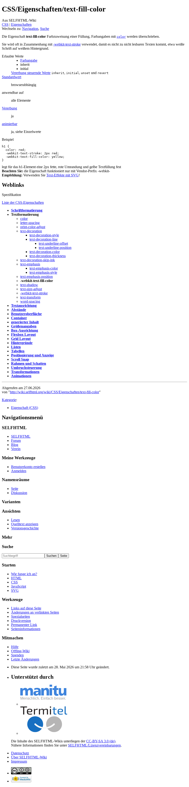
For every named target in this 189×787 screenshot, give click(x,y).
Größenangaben (23, 326)
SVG (15, 590)
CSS (5, 24)
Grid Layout (21, 339)
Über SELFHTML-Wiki (29, 757)
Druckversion (21, 621)
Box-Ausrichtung (24, 330)
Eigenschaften (21, 24)
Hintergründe (21, 343)
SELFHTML (20, 436)
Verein (16, 449)
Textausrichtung (24, 305)
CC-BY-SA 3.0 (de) (100, 741)
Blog (14, 445)
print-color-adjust (32, 227)
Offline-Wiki (20, 651)
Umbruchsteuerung (26, 368)
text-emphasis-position (36, 277)
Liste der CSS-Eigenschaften (23, 202)
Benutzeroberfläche (26, 314)
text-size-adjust (31, 289)
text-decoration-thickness (48, 256)
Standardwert (11, 77)
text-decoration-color (45, 252)
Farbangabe (28, 60)
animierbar (9, 124)
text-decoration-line (44, 239)
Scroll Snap (20, 359)
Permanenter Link (24, 625)
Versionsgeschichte (25, 528)
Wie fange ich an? (24, 574)
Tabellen (17, 351)
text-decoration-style (44, 235)
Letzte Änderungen (25, 659)
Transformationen (25, 372)
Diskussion (19, 493)
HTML (16, 578)
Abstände (18, 310)
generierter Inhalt (25, 322)
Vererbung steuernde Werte (30, 73)
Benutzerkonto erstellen (28, 467)
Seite (14, 489)
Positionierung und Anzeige (32, 355)
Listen (16, 347)
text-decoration (31, 231)
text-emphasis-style (43, 272)
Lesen (15, 520)
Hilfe (14, 647)
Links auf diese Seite (26, 608)
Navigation (30, 29)
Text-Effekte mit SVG (62, 175)
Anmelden (18, 471)
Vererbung (9, 108)
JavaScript (18, 586)
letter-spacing (30, 223)
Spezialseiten (20, 616)
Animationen (21, 376)
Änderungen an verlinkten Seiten (35, 612)
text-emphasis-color (44, 268)
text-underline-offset (53, 243)
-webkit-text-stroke (67, 44)
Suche (44, 29)
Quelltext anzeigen (24, 524)
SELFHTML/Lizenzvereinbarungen (94, 745)
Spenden (17, 655)
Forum (16, 440)
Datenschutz (20, 753)
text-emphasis (30, 264)
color (24, 219)
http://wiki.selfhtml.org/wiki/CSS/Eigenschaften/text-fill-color (54, 392)
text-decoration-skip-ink (37, 260)
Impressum (19, 761)
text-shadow (29, 285)
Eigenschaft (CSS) (24, 408)
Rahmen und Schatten (28, 363)
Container (19, 318)
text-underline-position (55, 248)
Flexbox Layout (23, 334)
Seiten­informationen (25, 629)
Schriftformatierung (26, 210)
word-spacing (30, 301)
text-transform (30, 297)
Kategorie (9, 400)
